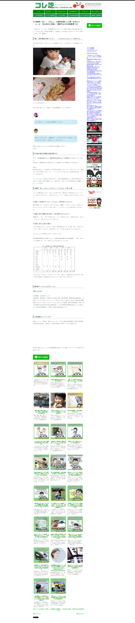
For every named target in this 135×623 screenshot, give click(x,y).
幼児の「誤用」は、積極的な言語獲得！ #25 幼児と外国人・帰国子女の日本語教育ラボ (94, 108)
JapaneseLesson (62, 11)
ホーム (38, 11)
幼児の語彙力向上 (73, 11)
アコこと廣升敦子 (90, 48)
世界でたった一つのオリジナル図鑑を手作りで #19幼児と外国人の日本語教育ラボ (75, 566)
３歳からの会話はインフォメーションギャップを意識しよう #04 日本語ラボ (58, 412)
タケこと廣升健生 (90, 47)
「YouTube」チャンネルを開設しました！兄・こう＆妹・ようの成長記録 (94, 57)
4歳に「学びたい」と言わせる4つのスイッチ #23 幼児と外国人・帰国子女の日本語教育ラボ (94, 115)
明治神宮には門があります (92, 68)
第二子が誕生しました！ (92, 105)
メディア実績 (62, 15)
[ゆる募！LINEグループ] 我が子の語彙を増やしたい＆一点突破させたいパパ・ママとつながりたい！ (94, 97)
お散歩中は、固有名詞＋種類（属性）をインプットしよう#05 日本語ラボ (58, 443)
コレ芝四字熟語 (38, 15)
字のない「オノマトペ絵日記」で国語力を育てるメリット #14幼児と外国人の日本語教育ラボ (41, 535)
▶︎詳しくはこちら (37, 291)
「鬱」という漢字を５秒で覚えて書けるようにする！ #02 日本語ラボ (75, 381)
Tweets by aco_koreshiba (92, 53)
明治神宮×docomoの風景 (92, 69)
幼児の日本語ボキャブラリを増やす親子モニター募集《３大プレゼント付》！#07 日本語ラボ (41, 474)
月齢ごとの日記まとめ (96, 11)
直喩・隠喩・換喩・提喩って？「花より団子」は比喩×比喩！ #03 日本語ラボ (42, 412)
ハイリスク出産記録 (50, 15)
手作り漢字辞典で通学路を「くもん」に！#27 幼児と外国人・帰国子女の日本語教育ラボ (94, 94)
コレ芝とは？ (85, 11)
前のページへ (37, 613)
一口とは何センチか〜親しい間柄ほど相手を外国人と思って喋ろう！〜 (41, 443)
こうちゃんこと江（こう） (92, 50)
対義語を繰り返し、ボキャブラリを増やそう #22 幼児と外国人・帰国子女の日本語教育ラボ (94, 119)
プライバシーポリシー (91, 51)
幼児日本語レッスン (50, 11)
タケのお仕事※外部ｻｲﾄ (73, 15)
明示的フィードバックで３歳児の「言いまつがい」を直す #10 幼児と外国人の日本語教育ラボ (75, 474)
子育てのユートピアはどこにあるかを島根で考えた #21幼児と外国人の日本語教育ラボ (58, 597)
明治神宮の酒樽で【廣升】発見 (93, 66)
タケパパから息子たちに (84, 15)
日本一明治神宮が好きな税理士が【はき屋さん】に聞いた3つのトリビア (94, 74)
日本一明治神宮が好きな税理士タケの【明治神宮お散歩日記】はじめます (94, 78)
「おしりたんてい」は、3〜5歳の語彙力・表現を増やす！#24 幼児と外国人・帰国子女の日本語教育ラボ (94, 111)
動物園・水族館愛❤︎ (96, 15)
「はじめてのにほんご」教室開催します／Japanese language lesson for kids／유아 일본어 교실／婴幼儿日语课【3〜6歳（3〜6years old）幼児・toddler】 (94, 89)
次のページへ (80, 613)
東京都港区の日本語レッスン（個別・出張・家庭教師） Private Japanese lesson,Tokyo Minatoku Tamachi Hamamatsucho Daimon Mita (58, 568)
